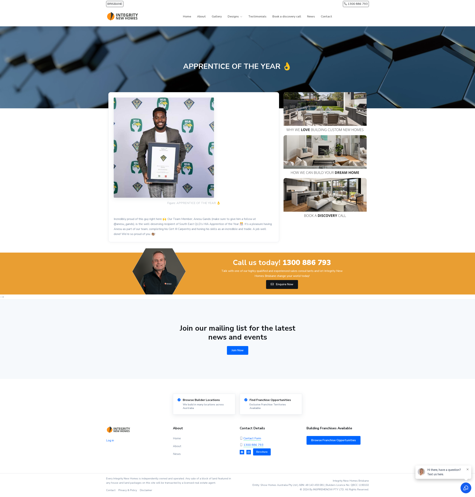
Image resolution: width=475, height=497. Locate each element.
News (311, 16)
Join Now (238, 350)
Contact (326, 16)
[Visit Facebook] (242, 452)
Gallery (217, 16)
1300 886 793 (357, 4)
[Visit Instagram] (248, 452)
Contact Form (252, 438)
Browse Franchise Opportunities (333, 440)
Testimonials (257, 16)
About (201, 16)
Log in (110, 440)
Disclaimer (146, 490)
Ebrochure (262, 452)
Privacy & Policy (127, 490)
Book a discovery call (286, 16)
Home (187, 16)
